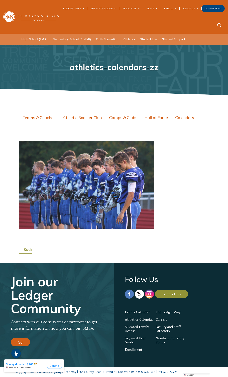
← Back (25, 249)
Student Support (173, 39)
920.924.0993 (146, 372)
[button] (16, 353)
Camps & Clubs (123, 117)
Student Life (148, 39)
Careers (161, 319)
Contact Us (171, 294)
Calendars (184, 117)
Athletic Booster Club (82, 117)
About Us (189, 8)
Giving (150, 8)
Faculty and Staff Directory (168, 329)
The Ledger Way (168, 312)
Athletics (129, 39)
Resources (130, 8)
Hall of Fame (156, 117)
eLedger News (72, 8)
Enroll (168, 8)
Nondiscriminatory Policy (170, 340)
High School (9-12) (34, 39)
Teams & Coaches (39, 117)
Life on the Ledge (102, 8)
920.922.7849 (171, 372)
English (190, 375)
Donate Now (213, 8)
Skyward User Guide (135, 340)
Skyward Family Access (137, 329)
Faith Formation (107, 39)
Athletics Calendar (139, 319)
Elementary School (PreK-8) (71, 39)
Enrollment (133, 350)
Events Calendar (137, 312)
